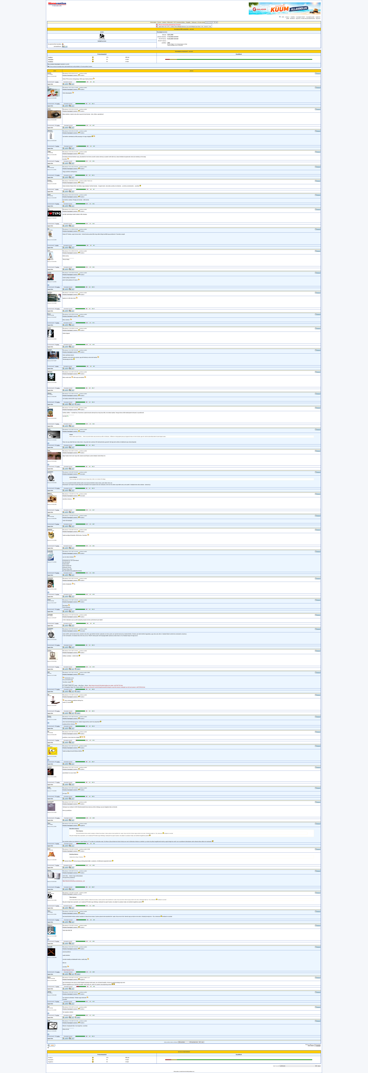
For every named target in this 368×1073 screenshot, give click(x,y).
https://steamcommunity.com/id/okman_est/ (74, 881)
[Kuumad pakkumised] (156, 26)
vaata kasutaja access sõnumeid (175, 45)
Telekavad (194, 22)
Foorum (159, 22)
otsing (286, 17)
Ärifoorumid (169, 22)
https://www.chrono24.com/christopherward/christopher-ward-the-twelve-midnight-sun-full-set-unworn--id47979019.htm (114, 687)
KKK (283, 17)
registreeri (318, 17)
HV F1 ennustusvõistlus (179, 22)
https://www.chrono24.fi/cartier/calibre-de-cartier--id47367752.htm (106, 685)
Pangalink (188, 22)
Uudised (164, 22)
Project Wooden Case (68, 970)
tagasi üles (50, 84)
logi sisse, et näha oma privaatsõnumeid (305, 18)
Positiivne (50, 57)
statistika (293, 17)
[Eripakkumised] (156, 24)
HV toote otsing (201, 22)
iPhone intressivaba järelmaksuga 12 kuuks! (170, 24)
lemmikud (292, 18)
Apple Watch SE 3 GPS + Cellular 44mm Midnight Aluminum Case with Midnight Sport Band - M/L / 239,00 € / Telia (185, 26)
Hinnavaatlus (153, 22)
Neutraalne (50, 59)
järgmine (318, 1045)
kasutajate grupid (310, 17)
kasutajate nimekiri (300, 17)
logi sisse (318, 18)
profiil (287, 18)
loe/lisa (56, 81)
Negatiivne (50, 61)
